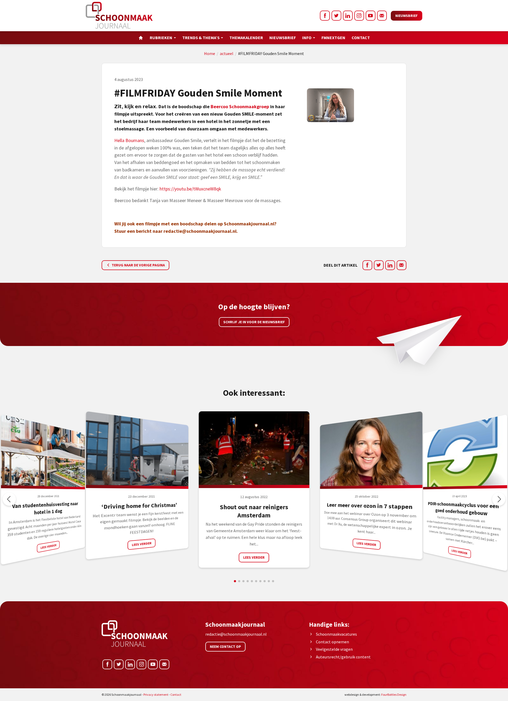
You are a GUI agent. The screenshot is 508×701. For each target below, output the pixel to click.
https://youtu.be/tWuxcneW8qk (190, 189)
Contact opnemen (332, 641)
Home (209, 53)
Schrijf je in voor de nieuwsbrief (254, 322)
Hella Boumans (129, 140)
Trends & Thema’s (201, 37)
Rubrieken (161, 37)
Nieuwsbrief (406, 15)
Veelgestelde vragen (334, 649)
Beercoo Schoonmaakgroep (240, 106)
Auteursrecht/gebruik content (343, 656)
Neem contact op (225, 646)
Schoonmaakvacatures (336, 634)
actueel (226, 53)
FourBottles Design (375, 695)
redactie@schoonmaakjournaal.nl (200, 231)
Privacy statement (155, 695)
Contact (361, 37)
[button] (498, 499)
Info (306, 37)
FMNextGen (333, 37)
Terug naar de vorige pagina (138, 265)
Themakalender (246, 37)
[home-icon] (141, 37)
